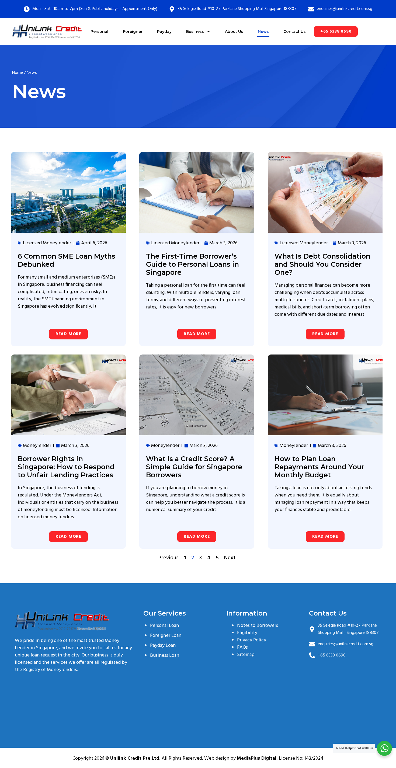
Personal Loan (164, 626)
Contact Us (294, 31)
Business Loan (164, 655)
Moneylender (37, 446)
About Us (234, 31)
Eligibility (247, 633)
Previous (168, 558)
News (263, 31)
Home (17, 72)
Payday (164, 31)
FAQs (242, 647)
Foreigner (133, 31)
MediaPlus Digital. (258, 758)
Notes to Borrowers (257, 626)
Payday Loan (163, 645)
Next (229, 558)
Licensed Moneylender (47, 243)
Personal (99, 31)
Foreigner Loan (165, 636)
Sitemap (246, 655)
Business (195, 31)
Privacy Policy (251, 640)
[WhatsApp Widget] (384, 748)
